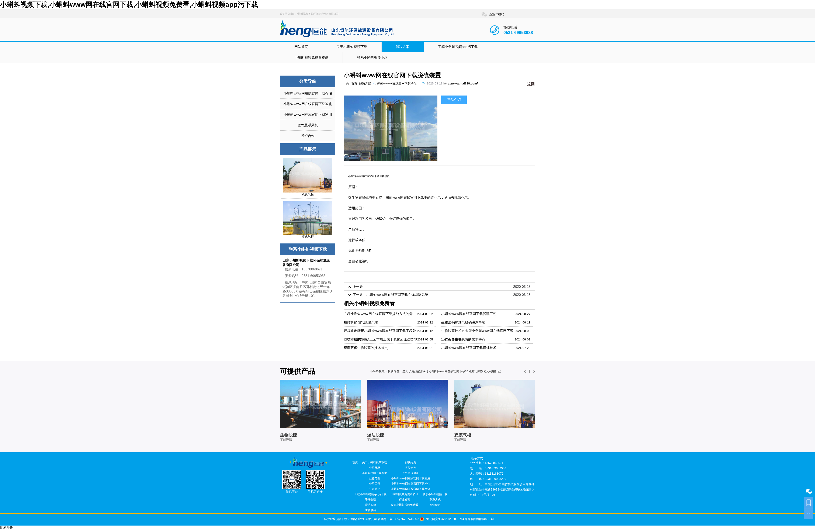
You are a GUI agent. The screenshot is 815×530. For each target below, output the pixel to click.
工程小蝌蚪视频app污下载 (458, 47)
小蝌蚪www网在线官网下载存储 (308, 93)
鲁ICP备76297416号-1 (405, 519)
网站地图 (476, 519)
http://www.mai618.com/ (460, 83)
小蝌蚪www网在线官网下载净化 (308, 104)
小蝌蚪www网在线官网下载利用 (308, 114)
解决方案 (402, 47)
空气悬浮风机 (308, 125)
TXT (492, 519)
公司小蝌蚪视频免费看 (404, 504)
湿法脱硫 (370, 504)
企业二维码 (496, 14)
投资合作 (308, 136)
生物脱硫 (370, 510)
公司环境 (374, 467)
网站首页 (301, 47)
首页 (354, 83)
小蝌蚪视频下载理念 (374, 473)
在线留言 (435, 504)
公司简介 (374, 489)
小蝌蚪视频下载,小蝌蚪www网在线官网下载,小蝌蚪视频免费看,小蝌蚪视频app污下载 (129, 4)
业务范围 (374, 478)
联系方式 (435, 499)
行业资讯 (404, 499)
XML (486, 519)
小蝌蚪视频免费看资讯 (311, 57)
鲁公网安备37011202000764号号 (448, 519)
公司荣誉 (374, 483)
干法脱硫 (370, 499)
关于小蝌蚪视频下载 (352, 47)
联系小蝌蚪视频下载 (372, 57)
